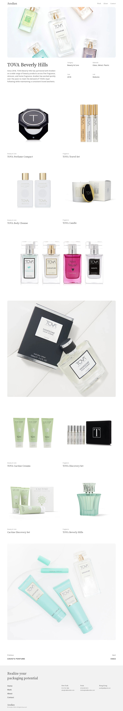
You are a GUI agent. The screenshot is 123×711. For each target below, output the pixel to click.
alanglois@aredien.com (68, 690)
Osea (113, 659)
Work (99, 4)
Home (9, 686)
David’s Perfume (16, 659)
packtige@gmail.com (105, 688)
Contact (113, 4)
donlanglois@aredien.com (87, 690)
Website (96, 77)
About (105, 4)
